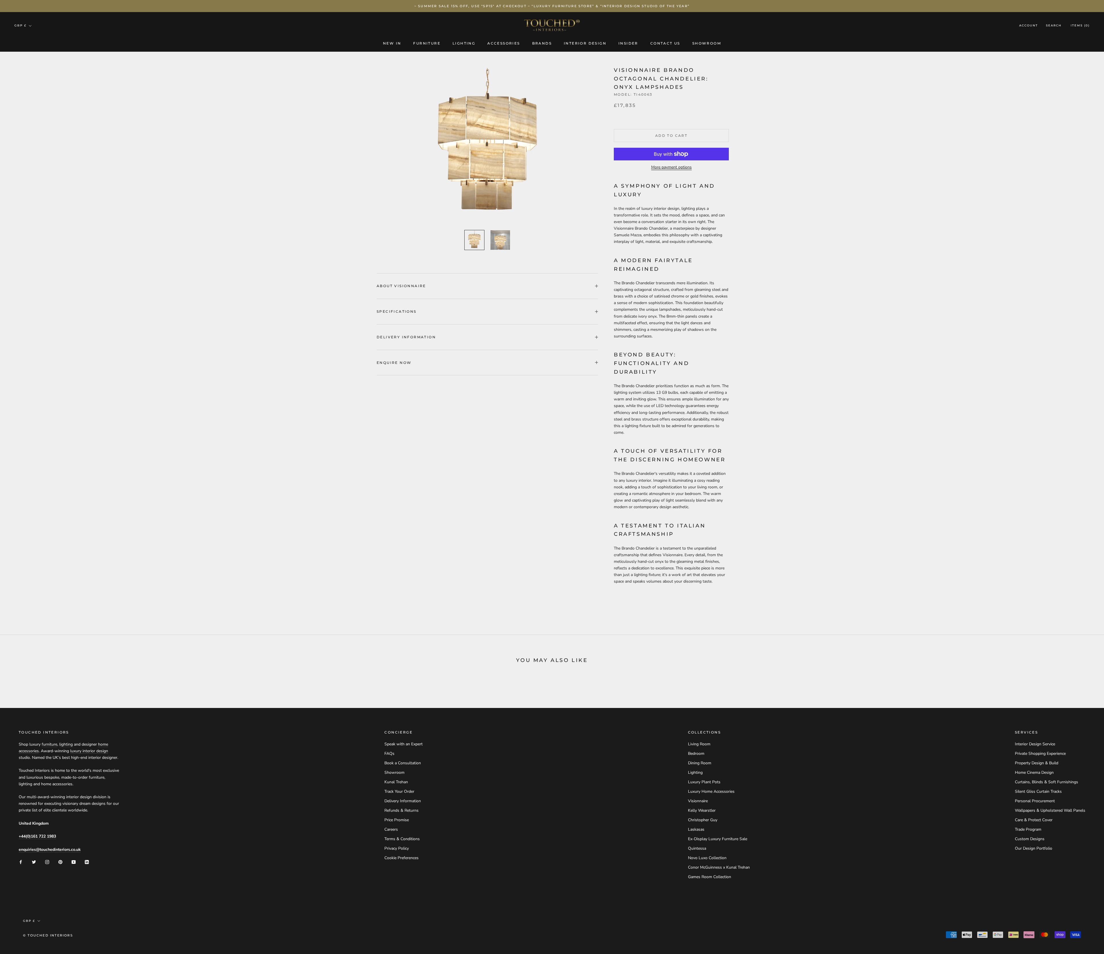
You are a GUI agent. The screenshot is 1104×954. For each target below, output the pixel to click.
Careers (391, 829)
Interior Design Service (1035, 744)
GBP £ (20, 25)
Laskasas (696, 829)
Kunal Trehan (396, 782)
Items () (1080, 26)
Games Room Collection (709, 877)
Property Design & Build (1036, 763)
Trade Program (1028, 829)
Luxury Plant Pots (704, 782)
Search (1053, 26)
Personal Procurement (1035, 801)
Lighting (464, 43)
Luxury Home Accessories (711, 791)
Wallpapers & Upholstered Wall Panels (1050, 810)
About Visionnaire (401, 286)
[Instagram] (47, 862)
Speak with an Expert (403, 744)
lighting (66, 744)
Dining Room (699, 763)
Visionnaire (698, 801)
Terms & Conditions (402, 839)
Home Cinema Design (1034, 772)
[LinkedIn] (87, 862)
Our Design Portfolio (1033, 848)
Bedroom (696, 753)
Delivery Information (406, 337)
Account (1028, 26)
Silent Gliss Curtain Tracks (1038, 791)
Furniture (426, 43)
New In (392, 43)
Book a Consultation (402, 763)
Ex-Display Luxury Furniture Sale (717, 839)
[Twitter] (34, 862)
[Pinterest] (60, 862)
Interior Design (585, 43)
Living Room (699, 744)
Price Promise (396, 820)
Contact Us (665, 43)
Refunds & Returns (401, 810)
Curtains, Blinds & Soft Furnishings (1046, 782)
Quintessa (697, 848)
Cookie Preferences (401, 858)
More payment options (671, 167)
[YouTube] (74, 862)
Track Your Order (399, 791)
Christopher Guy (702, 820)
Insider (628, 43)
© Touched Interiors (48, 935)
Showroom (706, 43)
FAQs (389, 753)
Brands (542, 43)
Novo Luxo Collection (707, 858)
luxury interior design (89, 751)
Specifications (397, 311)
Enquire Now (394, 362)
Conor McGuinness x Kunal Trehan (719, 867)
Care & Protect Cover (1034, 820)
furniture (49, 744)
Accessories (503, 43)
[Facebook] (21, 862)
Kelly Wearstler (702, 810)
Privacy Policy (396, 848)
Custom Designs (1029, 839)
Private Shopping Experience (1040, 753)
